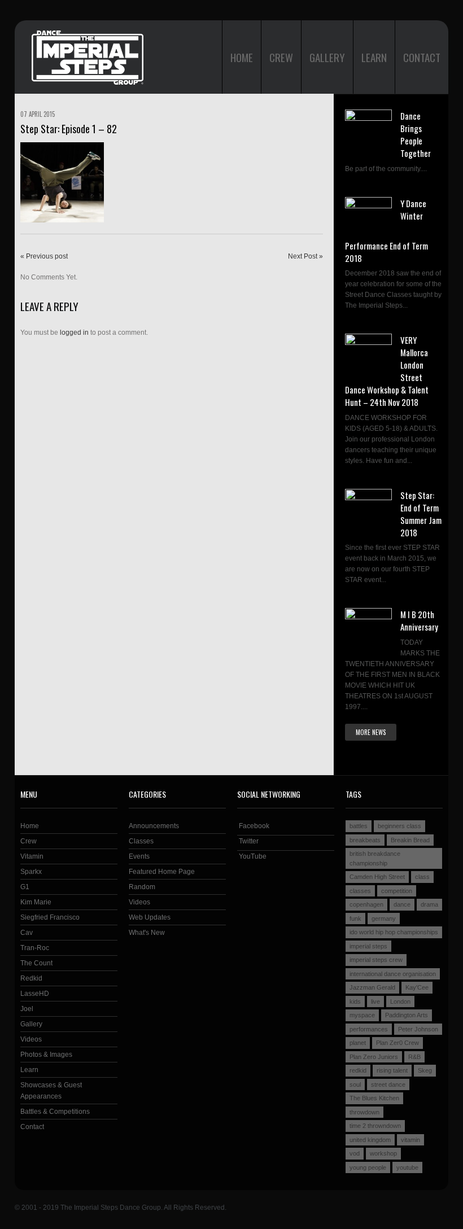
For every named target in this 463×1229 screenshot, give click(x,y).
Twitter (248, 841)
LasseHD (34, 994)
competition (396, 890)
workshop (383, 1153)
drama (429, 904)
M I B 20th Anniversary (419, 620)
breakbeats (365, 840)
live (375, 1001)
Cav (26, 933)
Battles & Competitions (55, 1112)
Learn (374, 57)
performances (369, 1029)
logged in (74, 332)
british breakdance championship (375, 858)
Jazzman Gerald (372, 987)
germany (384, 918)
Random (142, 887)
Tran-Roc (34, 948)
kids (355, 1001)
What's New (147, 933)
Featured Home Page (162, 872)
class (422, 876)
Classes (141, 841)
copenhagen (366, 904)
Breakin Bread (410, 840)
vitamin (410, 1139)
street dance (388, 1084)
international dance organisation (393, 973)
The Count (36, 963)
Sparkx (31, 872)
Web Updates (150, 917)
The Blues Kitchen (374, 1098)
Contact (421, 57)
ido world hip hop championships (394, 932)
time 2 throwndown (375, 1125)
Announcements (154, 826)
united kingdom (370, 1139)
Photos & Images (46, 1055)
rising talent (392, 1070)
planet (358, 1042)
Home (241, 57)
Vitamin (31, 856)
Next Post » (305, 256)
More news (371, 732)
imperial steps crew (376, 959)
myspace (362, 1015)
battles (359, 826)
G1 (24, 887)
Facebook (253, 826)
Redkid (31, 978)
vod (355, 1153)
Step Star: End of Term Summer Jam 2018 (421, 514)
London (400, 1001)
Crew (281, 57)
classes (360, 890)
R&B (414, 1056)
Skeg (425, 1070)
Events (139, 856)
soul (355, 1084)
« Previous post (44, 256)
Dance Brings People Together (415, 134)
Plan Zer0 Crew (397, 1042)
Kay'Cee (417, 987)
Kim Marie (35, 902)
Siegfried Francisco (50, 917)
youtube (407, 1167)
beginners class (399, 826)
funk (355, 918)
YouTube (252, 856)
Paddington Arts (406, 1015)
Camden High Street (377, 876)
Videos (31, 1039)
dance (402, 904)
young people (368, 1167)
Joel (26, 1009)
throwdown (364, 1112)
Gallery (327, 57)
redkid (358, 1070)
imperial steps (368, 946)
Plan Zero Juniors (374, 1056)
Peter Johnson (418, 1029)
